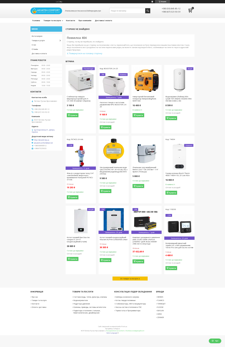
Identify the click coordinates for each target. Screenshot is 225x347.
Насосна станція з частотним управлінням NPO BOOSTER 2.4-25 (113, 104)
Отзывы (35, 49)
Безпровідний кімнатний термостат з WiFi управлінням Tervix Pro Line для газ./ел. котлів (179, 245)
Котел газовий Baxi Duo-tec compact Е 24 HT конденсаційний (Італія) (78, 239)
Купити (73, 115)
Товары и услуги (38, 40)
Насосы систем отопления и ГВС (128, 307)
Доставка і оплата (103, 20)
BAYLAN (160, 310)
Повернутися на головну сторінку (85, 53)
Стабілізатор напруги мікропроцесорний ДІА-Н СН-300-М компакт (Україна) (78, 98)
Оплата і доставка (39, 307)
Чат (216, 341)
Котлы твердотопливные (125, 300)
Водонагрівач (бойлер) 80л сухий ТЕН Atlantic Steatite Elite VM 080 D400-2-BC (178, 98)
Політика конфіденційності (135, 331)
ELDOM (160, 307)
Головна (36, 20)
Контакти (70, 20)
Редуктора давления (81, 304)
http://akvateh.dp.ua (41, 140)
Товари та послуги (52, 20)
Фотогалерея (37, 36)
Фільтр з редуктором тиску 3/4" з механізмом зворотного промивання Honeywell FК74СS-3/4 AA (80, 176)
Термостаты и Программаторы (127, 310)
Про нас (35, 297)
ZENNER (160, 317)
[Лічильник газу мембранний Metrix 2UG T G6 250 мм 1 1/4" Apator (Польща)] (146, 151)
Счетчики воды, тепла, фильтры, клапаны (90, 297)
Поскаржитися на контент (115, 331)
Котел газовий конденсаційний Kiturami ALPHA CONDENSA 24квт (114, 238)
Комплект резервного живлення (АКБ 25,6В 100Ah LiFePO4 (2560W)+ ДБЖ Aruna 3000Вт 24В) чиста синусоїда (146, 240)
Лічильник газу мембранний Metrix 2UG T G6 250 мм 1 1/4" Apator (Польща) (145, 169)
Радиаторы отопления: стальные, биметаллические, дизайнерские (86, 311)
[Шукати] (147, 10)
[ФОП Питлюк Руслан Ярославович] (46, 10)
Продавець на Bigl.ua (112, 329)
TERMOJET (161, 304)
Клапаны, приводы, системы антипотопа (89, 307)
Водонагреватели (80, 300)
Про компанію (85, 20)
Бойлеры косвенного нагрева (127, 297)
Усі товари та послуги (129, 278)
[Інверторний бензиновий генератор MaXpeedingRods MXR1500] (146, 80)
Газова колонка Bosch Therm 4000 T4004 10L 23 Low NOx (177, 174)
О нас (34, 45)
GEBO (159, 314)
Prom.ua (124, 327)
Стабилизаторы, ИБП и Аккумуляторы (130, 304)
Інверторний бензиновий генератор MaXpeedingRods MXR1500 (144, 98)
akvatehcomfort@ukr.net (43, 143)
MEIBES (160, 297)
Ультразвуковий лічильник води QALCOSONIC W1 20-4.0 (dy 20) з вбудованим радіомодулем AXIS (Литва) (113, 170)
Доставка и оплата (39, 53)
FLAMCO (160, 300)
